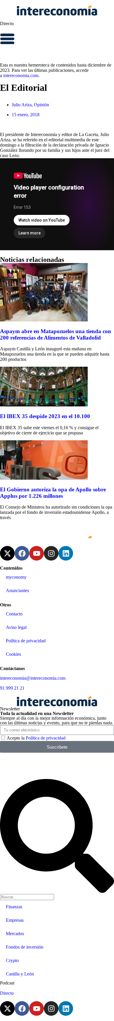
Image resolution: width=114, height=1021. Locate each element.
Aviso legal (16, 627)
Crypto (12, 960)
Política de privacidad (26, 640)
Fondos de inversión (24, 947)
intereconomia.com (20, 75)
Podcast (7, 982)
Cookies (13, 654)
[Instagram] (51, 553)
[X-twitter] (7, 553)
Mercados (15, 933)
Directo (7, 23)
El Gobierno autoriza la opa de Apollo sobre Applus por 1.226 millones (53, 492)
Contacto (14, 613)
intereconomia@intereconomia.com (32, 678)
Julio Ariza (22, 104)
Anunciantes (17, 590)
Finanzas (14, 906)
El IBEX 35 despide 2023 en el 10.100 (45, 416)
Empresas (15, 920)
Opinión (41, 104)
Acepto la (36, 737)
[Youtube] (36, 553)
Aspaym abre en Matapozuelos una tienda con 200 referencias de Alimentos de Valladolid (55, 334)
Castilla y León (20, 973)
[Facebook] (22, 553)
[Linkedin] (65, 553)
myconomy (16, 577)
